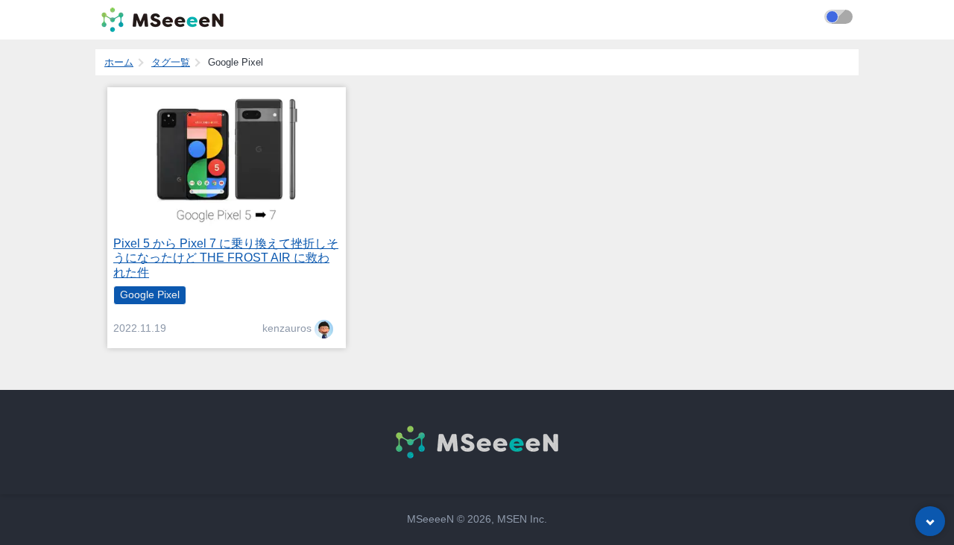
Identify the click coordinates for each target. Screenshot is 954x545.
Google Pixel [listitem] (150, 294)
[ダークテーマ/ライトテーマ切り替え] (838, 17)
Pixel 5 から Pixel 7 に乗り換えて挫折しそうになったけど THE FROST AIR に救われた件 (225, 257)
